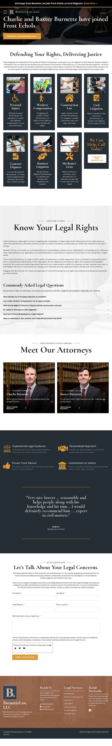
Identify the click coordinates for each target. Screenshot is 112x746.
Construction (68, 700)
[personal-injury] (16, 85)
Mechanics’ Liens (69, 714)
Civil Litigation (96, 107)
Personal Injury (15, 106)
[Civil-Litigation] (96, 85)
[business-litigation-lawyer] (42, 144)
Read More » (90, 3)
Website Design (85, 732)
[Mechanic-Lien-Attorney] (69, 144)
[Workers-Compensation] (42, 85)
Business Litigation (42, 165)
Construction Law (69, 106)
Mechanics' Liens (69, 165)
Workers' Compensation (42, 106)
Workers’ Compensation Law (73, 697)
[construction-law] (69, 85)
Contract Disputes (16, 165)
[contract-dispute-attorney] (16, 144)
